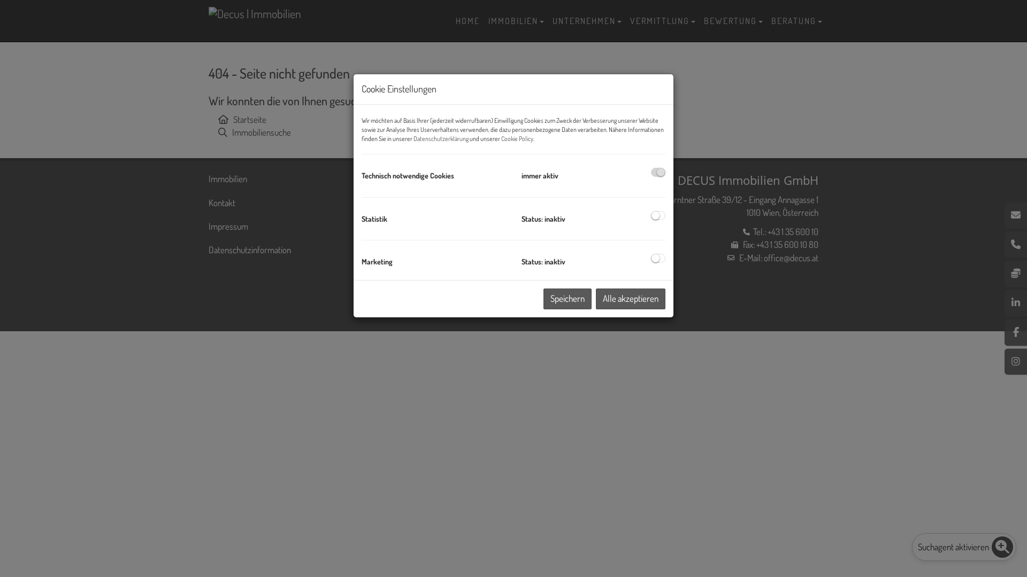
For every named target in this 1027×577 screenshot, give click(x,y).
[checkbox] (658, 172)
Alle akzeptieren (630, 298)
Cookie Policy (517, 139)
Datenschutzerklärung (441, 139)
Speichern (567, 298)
